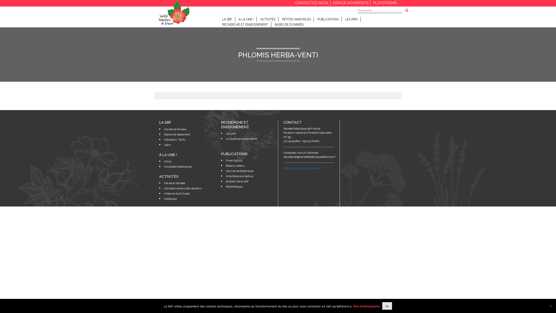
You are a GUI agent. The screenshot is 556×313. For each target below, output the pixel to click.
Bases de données (289, 24)
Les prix (351, 19)
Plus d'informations (366, 306)
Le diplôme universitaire (241, 138)
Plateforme (385, 3)
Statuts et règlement (177, 134)
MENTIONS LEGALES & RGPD (302, 168)
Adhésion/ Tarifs (174, 139)
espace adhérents (351, 3)
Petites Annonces (296, 19)
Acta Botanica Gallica (239, 176)
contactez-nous (311, 3)
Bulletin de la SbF (237, 181)
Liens (167, 145)
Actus (167, 161)
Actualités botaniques (178, 166)
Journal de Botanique (239, 171)
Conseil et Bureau (175, 129)
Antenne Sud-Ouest (177, 193)
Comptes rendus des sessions (183, 188)
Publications (328, 19)
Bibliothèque (234, 186)
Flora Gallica (234, 160)
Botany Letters (235, 165)
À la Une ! (246, 19)
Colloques (170, 198)
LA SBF (227, 19)
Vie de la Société (174, 183)
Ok (387, 306)
